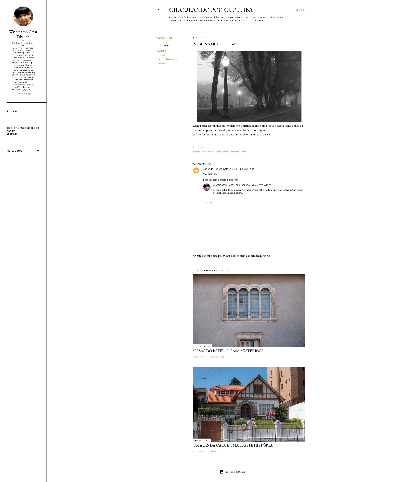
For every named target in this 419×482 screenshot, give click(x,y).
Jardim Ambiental (167, 59)
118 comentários (216, 357)
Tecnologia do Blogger (235, 472)
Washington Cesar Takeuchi (229, 184)
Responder (209, 202)
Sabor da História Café (215, 168)
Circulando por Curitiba (211, 10)
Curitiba (161, 50)
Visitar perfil (23, 94)
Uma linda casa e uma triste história (233, 445)
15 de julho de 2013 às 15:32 (242, 169)
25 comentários (216, 451)
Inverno (161, 55)
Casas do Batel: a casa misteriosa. (228, 350)
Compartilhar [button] (164, 37)
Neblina (161, 63)
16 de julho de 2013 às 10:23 (258, 185)
